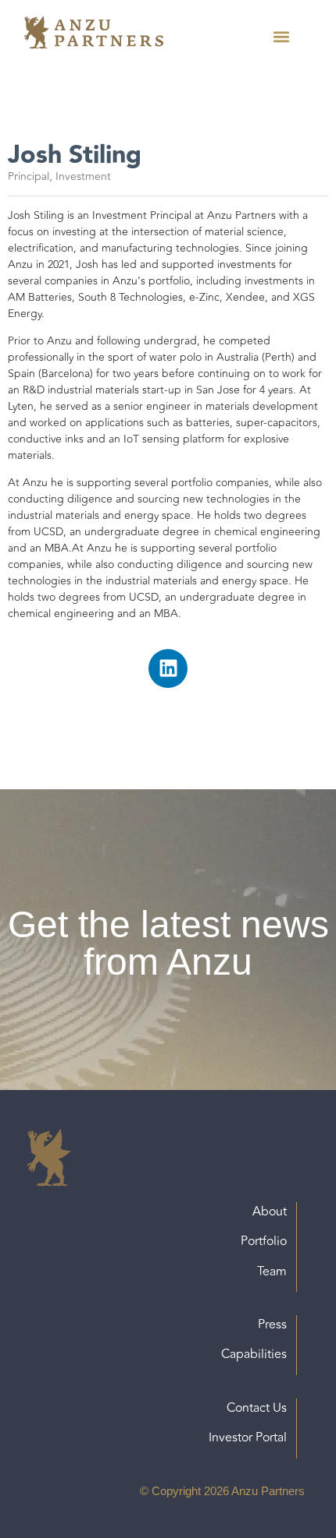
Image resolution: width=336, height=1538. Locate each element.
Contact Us (257, 1408)
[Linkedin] (168, 668)
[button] (281, 36)
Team (272, 1271)
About (269, 1211)
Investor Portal (248, 1437)
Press (272, 1324)
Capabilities (254, 1354)
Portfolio (264, 1241)
